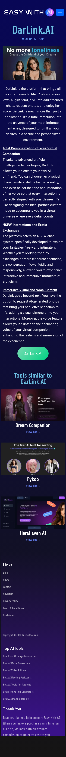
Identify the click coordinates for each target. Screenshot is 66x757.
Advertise (8, 594)
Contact (7, 587)
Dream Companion (33, 425)
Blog (5, 572)
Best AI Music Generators (16, 663)
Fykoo (33, 479)
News (6, 579)
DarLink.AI (33, 353)
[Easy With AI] (29, 11)
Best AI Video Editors (14, 670)
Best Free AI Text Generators (18, 691)
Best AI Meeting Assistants (17, 677)
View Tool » (33, 432)
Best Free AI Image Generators (19, 656)
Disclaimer (8, 615)
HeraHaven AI (33, 533)
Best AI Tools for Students (17, 684)
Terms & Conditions (13, 608)
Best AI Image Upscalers (16, 698)
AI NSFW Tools (34, 39)
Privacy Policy (10, 601)
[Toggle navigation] (60, 12)
